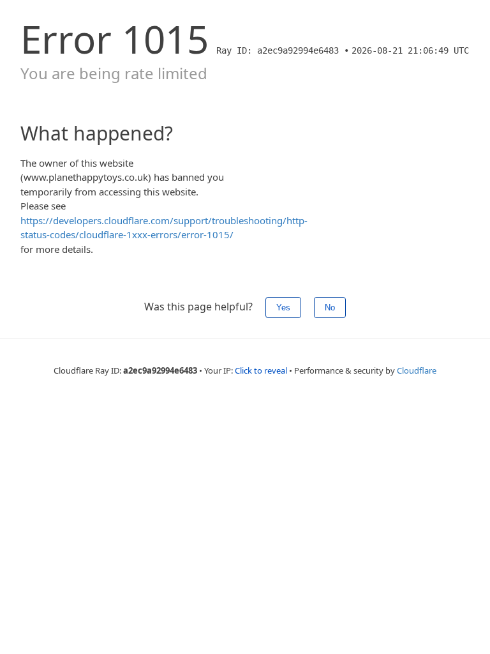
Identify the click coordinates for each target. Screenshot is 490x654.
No (330, 307)
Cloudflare (416, 370)
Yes (283, 307)
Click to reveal (261, 370)
